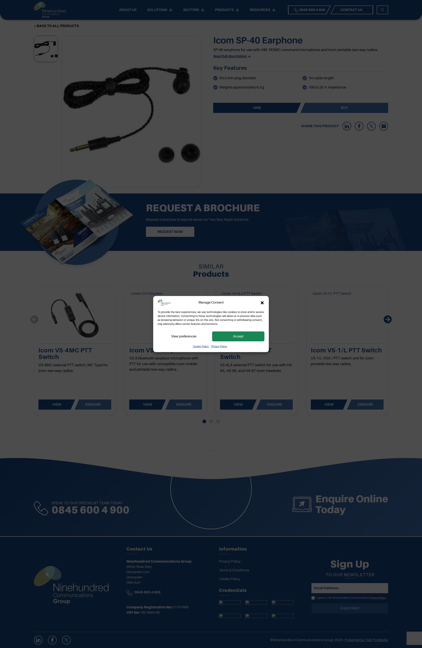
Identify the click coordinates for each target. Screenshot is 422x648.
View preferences (183, 336)
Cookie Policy (201, 346)
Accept (238, 336)
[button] (262, 302)
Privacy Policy (219, 346)
